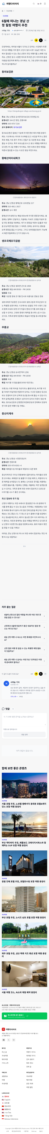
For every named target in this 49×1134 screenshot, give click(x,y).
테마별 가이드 (31, 1055)
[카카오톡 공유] (36, 40)
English (6, 1100)
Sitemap (33, 1131)
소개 (7, 1131)
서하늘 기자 (6, 30)
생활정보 (5, 1076)
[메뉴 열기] (45, 3)
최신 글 (4, 1052)
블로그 (41, 1131)
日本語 (5, 1103)
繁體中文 (6, 1109)
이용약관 (26, 1131)
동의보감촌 (17, 127)
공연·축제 (29, 1083)
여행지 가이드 (31, 1052)
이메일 (21, 696)
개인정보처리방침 (16, 1131)
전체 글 (28, 1066)
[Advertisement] (24, 572)
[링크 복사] (45, 40)
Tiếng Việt (7, 1116)
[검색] (33, 3)
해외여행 (5, 1059)
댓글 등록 (24, 734)
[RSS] (8, 1040)
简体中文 (6, 1106)
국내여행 (9, 11)
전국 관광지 (30, 1059)
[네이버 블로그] (3, 1040)
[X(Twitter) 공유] (41, 40)
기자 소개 (5, 1063)
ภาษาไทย (6, 1112)
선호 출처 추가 (17, 30)
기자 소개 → (14, 696)
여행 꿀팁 (29, 1087)
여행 (3, 1080)
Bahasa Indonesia (10, 1119)
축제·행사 (29, 1063)
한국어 (5, 1096)
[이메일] (13, 1040)
